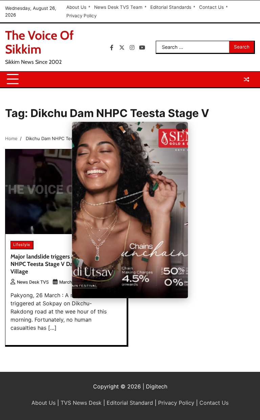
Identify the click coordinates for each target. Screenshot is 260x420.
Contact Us (211, 7)
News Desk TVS (33, 282)
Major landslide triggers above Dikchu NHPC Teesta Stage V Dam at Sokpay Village (57, 264)
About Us (76, 7)
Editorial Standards (170, 7)
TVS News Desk (81, 402)
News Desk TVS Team (118, 7)
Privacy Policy (81, 15)
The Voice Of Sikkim (39, 42)
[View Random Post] (246, 79)
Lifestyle (21, 244)
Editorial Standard (130, 402)
